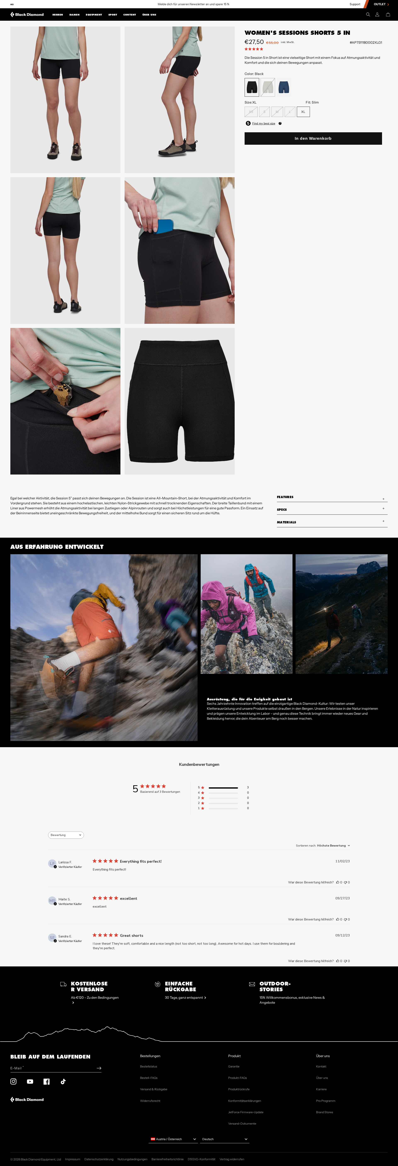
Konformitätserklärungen (244, 1101)
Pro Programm (325, 1101)
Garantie (233, 1066)
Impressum (72, 1159)
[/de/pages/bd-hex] (12, 4)
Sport (112, 14)
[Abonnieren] (99, 1068)
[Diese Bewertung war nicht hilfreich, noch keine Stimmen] (345, 882)
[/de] (27, 14)
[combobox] (66, 835)
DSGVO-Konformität (201, 1159)
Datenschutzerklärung (98, 1159)
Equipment (94, 14)
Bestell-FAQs (149, 1078)
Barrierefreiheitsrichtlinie (168, 1159)
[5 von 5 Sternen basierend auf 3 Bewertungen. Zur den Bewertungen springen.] (255, 49)
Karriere (321, 1089)
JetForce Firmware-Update (245, 1112)
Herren (57, 14)
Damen (74, 14)
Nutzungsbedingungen (132, 1159)
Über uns (149, 14)
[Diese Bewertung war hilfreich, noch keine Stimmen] (337, 882)
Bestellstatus (148, 1066)
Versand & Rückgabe (153, 1089)
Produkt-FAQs (237, 1078)
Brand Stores (324, 1112)
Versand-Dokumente (242, 1123)
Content (129, 14)
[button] (57, 14)
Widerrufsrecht (150, 1101)
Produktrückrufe (239, 1089)
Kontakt (321, 1066)
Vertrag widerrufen (232, 1159)
